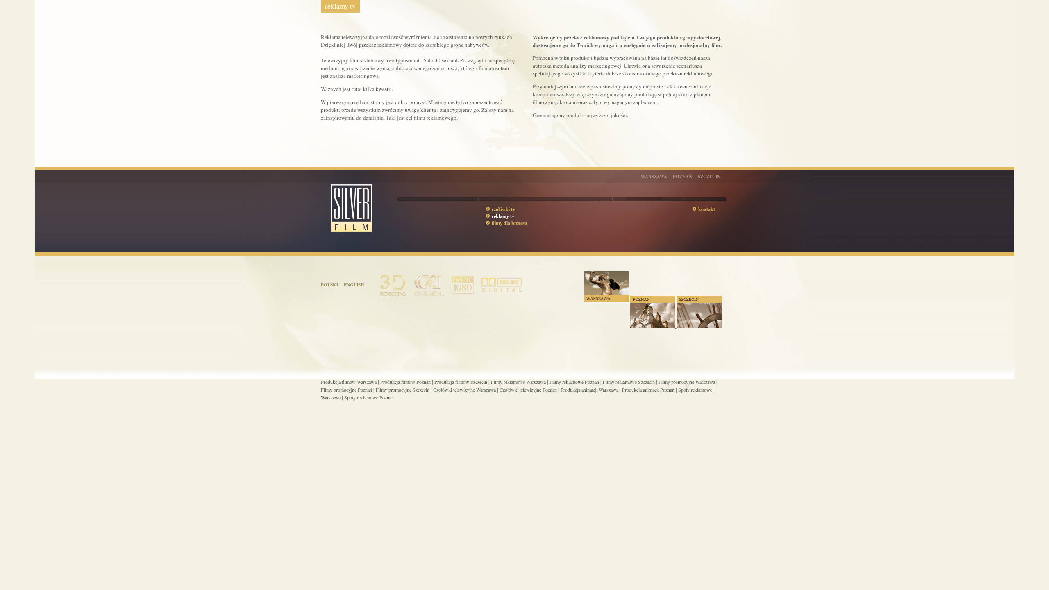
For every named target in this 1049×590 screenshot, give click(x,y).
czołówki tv (503, 209)
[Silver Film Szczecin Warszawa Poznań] (359, 246)
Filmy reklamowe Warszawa (518, 382)
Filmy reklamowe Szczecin (629, 382)
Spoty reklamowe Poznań (369, 397)
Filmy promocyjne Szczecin (402, 389)
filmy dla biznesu (509, 223)
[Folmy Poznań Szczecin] (676, 326)
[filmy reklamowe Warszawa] (606, 300)
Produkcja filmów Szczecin (460, 382)
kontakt (706, 209)
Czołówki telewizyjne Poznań (528, 389)
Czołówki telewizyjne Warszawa (464, 389)
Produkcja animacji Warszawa (589, 389)
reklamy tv (503, 216)
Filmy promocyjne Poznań (346, 389)
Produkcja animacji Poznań (648, 389)
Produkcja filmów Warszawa (349, 382)
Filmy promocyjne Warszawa (686, 382)
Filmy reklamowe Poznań (574, 382)
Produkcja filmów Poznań (405, 382)
